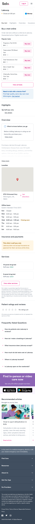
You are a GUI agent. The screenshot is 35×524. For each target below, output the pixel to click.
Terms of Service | (14, 509)
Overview (22, 23)
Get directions (25, 195)
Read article (7, 440)
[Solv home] (6, 4)
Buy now (27, 44)
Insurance (31, 23)
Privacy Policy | (5, 509)
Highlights (12, 23)
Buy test (4, 23)
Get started (16, 96)
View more (8, 137)
